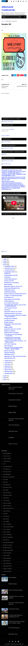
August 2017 (8, 360)
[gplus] (23, 1)
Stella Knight (6, 560)
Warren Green (7, 571)
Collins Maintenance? (10, 279)
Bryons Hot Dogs (9, 350)
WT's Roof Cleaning (10, 344)
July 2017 (7, 362)
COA (4, 463)
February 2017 (9, 371)
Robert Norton (7, 547)
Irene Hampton (7, 505)
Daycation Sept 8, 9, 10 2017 (12, 329)
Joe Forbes (6, 521)
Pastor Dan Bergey (8, 542)
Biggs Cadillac (8, 327)
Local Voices (6, 529)
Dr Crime (5, 479)
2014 (4, 379)
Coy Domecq (6, 469)
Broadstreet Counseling (11, 282)
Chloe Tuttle (6, 456)
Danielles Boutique (10, 292)
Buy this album (6, 135)
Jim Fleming (6, 516)
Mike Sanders (8, 284)
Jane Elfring (6, 511)
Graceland (7, 277)
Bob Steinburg (7, 453)
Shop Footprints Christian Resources (15, 293)
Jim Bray (5, 513)
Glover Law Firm (9, 280)
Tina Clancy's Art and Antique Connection (13, 335)
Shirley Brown (7, 558)
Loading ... (12, 129)
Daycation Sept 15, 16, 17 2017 (13, 311)
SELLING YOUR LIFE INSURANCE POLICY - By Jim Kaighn (13, 348)
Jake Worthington (8, 508)
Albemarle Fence (9, 354)
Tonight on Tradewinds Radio (13, 295)
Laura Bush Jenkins (8, 526)
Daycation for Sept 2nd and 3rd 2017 (15, 356)
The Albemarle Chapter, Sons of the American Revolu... (15, 305)
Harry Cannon (7, 503)
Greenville (6, 497)
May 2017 (7, 366)
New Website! (12, 577)
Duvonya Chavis (7, 487)
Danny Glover (7, 471)
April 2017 (8, 368)
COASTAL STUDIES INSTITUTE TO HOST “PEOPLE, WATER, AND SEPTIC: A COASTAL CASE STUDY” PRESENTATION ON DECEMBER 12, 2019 (14, 173)
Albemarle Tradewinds (18, 644)
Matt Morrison (7, 534)
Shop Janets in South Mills (12, 299)
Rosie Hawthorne (8, 550)
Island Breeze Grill (9, 358)
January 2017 (9, 373)
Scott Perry (6, 555)
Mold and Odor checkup (11, 332)
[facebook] (18, 1)
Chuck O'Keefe (7, 458)
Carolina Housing (9, 320)
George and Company (10, 318)
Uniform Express (9, 301)
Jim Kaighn (6, 518)
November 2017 (9, 268)
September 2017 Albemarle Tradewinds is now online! (12, 338)
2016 (4, 376)
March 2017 (8, 369)
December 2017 (9, 266)
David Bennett (7, 474)
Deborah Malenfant (8, 477)
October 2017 (9, 270)
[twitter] (20, 1)
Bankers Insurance (9, 331)
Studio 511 (7, 273)
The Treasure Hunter (10, 308)
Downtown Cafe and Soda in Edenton (12, 324)
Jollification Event (9, 290)
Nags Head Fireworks (8, 181)
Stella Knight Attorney (11, 275)
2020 (5, 259)
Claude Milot (6, 461)
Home (3, 21)
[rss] (9, 641)
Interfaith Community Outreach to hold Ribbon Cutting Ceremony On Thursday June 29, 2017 (13, 178)
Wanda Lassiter (7, 568)
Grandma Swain (7, 495)
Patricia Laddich (7, 545)
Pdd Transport (8, 346)
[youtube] (11, 1)
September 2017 (10, 272)
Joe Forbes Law (9, 297)
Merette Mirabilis (8, 537)
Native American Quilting (15, 590)
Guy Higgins (6, 500)
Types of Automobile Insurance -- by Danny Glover (15, 341)
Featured (5, 490)
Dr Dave (5, 482)
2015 (4, 377)
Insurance (7, 309)
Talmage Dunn (7, 563)
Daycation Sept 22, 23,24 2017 (13, 286)
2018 (4, 263)
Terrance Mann (7, 566)
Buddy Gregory (8, 322)
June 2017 (8, 364)
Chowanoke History (14, 609)
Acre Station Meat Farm (11, 303)
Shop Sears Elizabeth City (12, 288)
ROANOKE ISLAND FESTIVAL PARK (12, 170)
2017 (4, 264)
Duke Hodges (6, 484)
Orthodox (6, 539)
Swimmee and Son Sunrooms (13, 313)
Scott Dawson (7, 553)
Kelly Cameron (7, 524)
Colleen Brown (7, 466)
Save (22, 75)
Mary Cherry (6, 532)
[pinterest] (13, 1)
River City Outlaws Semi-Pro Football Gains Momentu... (15, 316)
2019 (4, 261)
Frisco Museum (7, 492)
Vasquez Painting (9, 352)
